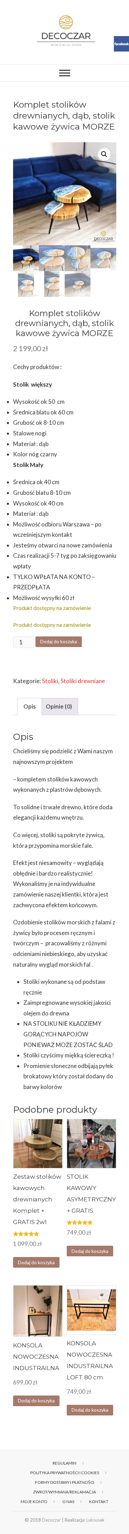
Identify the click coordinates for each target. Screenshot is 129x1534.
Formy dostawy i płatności (64, 1482)
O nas (68, 1501)
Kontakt (98, 1501)
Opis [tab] (29, 706)
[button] (104, 154)
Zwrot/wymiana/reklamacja (64, 1491)
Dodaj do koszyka (58, 641)
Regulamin (64, 1463)
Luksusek (95, 1520)
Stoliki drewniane (83, 681)
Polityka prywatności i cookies (64, 1472)
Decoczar (51, 1520)
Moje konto (34, 1501)
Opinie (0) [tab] (59, 706)
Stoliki (50, 681)
